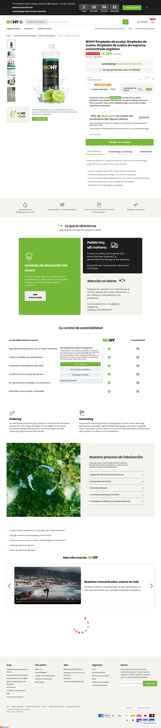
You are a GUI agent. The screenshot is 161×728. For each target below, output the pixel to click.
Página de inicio (14, 28)
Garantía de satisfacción (74, 681)
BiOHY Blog (39, 682)
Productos (29, 28)
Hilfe (130, 28)
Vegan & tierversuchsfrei (45, 676)
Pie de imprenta (98, 672)
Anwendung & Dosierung (120, 151)
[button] (11, 44)
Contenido (90, 77)
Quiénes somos (44, 28)
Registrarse (150, 683)
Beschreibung (94, 151)
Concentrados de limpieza (17, 675)
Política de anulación (100, 682)
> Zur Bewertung (39, 119)
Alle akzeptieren (80, 364)
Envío (94, 679)
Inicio (9, 36)
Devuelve (67, 678)
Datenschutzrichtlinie (68, 381)
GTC (94, 669)
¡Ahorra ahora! (132, 7)
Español (129, 708)
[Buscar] (125, 21)
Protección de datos (100, 676)
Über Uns (38, 669)
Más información (35, 296)
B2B (8, 693)
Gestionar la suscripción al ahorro (110, 28)
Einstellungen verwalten (80, 375)
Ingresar (144, 22)
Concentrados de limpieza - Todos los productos (34, 36)
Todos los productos (15, 697)
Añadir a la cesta (120, 142)
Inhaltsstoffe (146, 151)
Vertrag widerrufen (100, 685)
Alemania (144, 708)
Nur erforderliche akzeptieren (80, 369)
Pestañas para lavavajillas (17, 678)
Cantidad (146, 77)
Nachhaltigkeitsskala (145, 28)
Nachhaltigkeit (41, 672)
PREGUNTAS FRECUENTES (73, 669)
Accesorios (11, 687)
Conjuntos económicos (16, 690)
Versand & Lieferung (43, 679)
